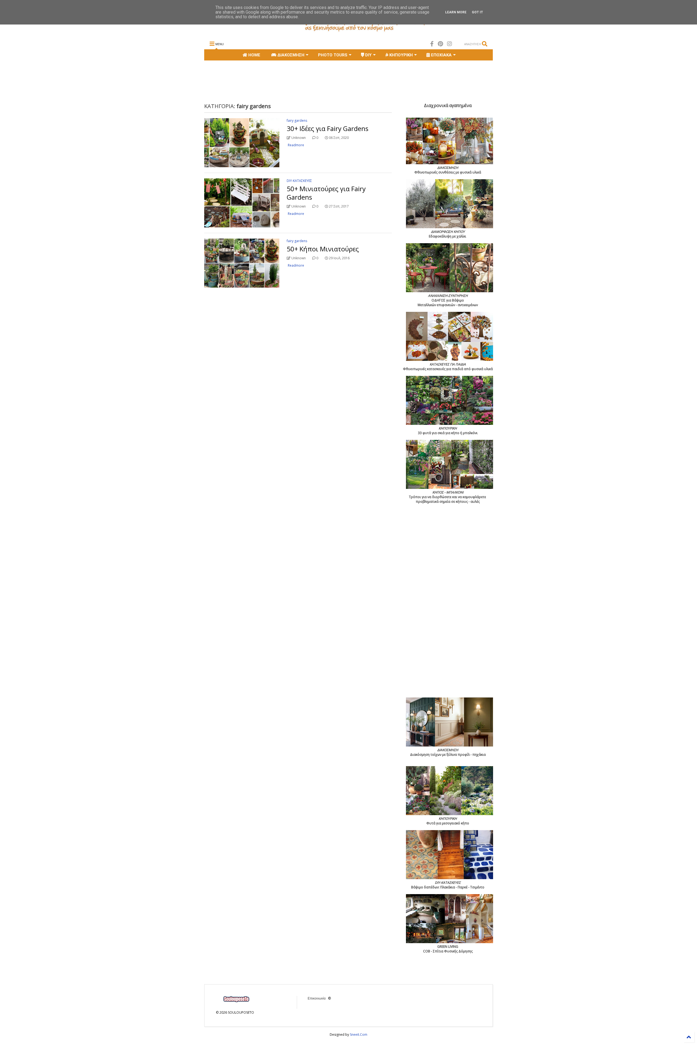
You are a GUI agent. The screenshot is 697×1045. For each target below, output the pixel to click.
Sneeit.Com (358, 1034)
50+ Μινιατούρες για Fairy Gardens (326, 193)
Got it (477, 12)
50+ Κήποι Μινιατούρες (323, 248)
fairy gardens (297, 120)
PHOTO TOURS (332, 55)
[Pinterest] (440, 43)
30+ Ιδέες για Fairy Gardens (327, 128)
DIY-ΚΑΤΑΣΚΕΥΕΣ (299, 180)
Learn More (455, 12)
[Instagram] (449, 43)
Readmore (296, 145)
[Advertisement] (303, 81)
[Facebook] (432, 43)
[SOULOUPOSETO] (348, 31)
